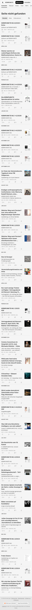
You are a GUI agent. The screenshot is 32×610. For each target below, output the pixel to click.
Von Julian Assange (7, 365)
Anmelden (27, 2)
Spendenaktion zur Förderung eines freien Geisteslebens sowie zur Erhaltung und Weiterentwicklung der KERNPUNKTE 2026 (11, 102)
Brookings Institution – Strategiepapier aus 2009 (8, 243)
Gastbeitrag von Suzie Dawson (10, 177)
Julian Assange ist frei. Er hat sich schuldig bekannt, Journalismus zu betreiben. (11, 520)
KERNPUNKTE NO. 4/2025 (10, 145)
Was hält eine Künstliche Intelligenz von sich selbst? (11, 425)
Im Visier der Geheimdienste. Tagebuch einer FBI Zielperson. (11, 173)
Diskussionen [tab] (17, 18)
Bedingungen (21, 598)
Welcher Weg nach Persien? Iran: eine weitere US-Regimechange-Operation (11, 212)
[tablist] (11, 18)
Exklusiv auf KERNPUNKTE (9, 27)
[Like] (2, 76)
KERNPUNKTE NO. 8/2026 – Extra (11, 24)
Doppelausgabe (6, 411)
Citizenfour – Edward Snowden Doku (8, 375)
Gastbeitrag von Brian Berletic (10, 217)
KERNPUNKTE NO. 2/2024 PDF (10, 569)
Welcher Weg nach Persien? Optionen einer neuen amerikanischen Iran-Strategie (11, 239)
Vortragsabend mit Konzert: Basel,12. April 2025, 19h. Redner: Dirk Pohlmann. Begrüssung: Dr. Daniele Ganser (11, 324)
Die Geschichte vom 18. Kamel (9, 443)
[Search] (29, 18)
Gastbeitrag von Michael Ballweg (11, 588)
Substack (4, 606)
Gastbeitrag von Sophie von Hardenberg (9, 559)
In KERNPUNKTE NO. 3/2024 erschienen (9, 447)
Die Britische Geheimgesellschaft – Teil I (11, 471)
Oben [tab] (10, 18)
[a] (27, 53)
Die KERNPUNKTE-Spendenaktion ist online (10, 98)
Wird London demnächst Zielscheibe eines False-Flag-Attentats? (10, 392)
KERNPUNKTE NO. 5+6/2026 (11, 70)
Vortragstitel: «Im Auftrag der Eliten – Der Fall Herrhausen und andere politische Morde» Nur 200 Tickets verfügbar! (11, 328)
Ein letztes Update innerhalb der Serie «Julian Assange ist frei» (11, 487)
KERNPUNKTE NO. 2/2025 (10, 225)
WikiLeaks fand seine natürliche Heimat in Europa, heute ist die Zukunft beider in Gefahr (11, 361)
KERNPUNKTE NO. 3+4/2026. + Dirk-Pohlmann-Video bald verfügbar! (10, 87)
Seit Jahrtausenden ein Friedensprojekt (7, 260)
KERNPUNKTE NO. (6, 118)
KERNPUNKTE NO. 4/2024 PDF (10, 458)
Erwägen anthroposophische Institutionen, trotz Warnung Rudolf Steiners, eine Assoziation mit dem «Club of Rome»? (11, 192)
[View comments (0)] (9, 32)
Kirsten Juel (11, 29)
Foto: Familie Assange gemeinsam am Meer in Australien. (11, 492)
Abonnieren (19, 2)
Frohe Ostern (6, 556)
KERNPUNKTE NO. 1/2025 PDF (10, 309)
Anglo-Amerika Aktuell (8, 506)
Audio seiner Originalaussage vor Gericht (11, 525)
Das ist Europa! (6, 257)
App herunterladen (23, 603)
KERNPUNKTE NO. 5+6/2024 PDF (11, 408)
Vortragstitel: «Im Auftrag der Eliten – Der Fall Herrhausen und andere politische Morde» (11, 295)
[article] (16, 27)
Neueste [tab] (4, 18)
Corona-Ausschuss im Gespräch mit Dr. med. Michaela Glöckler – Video (10, 344)
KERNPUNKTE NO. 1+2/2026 (11, 116)
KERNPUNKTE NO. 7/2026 (10, 36)
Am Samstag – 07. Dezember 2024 (11, 378)
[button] (4, 6)
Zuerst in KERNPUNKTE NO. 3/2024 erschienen (11, 429)
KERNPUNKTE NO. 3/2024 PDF (10, 540)
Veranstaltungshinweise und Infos (11, 270)
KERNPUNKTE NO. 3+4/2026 (11, 84)
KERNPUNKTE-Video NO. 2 (9, 57)
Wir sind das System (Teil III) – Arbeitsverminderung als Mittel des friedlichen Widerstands (11, 584)
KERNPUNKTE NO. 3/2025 (10, 156)
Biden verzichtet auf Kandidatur (8, 503)
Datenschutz (14, 598)
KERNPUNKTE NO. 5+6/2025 (11, 130)
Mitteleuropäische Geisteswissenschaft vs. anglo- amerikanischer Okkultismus (10, 475)
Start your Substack (11, 603)
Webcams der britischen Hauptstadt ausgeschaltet (11, 397)
